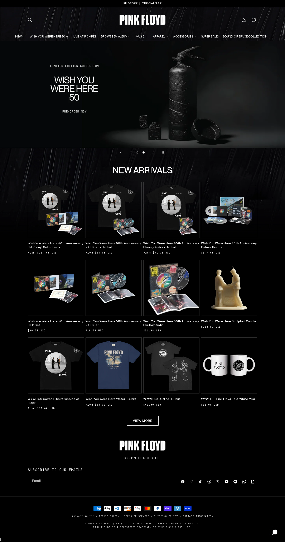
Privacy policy (83, 516)
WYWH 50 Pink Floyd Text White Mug (228, 399)
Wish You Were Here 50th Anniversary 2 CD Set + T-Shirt (113, 245)
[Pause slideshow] (164, 152)
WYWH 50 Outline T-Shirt (162, 399)
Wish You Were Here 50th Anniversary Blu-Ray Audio (171, 323)
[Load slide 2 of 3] (137, 152)
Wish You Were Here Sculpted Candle (228, 321)
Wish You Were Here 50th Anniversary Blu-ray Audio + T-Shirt (171, 245)
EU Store (131, 3)
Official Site (151, 3)
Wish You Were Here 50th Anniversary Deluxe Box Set (229, 245)
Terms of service (136, 516)
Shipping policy (166, 516)
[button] (32, 19)
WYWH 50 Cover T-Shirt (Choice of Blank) (53, 400)
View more (142, 421)
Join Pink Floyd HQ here (142, 458)
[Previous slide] (120, 152)
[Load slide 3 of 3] (143, 152)
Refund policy (109, 516)
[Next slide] (153, 152)
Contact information (198, 516)
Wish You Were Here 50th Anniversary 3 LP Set (55, 323)
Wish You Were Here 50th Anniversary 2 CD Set (113, 323)
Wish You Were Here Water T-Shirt (111, 399)
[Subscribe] (98, 481)
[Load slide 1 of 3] (131, 152)
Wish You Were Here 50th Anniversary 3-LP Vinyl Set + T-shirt (55, 245)
